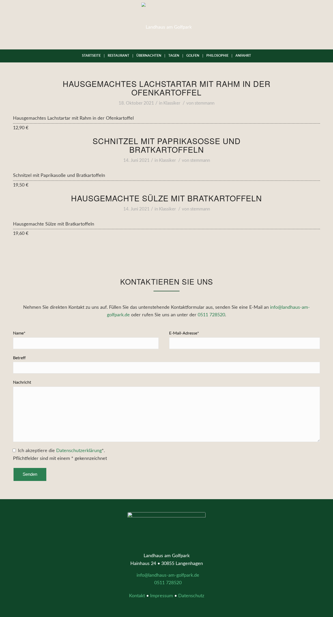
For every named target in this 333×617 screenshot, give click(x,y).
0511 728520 (211, 315)
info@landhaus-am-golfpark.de (168, 575)
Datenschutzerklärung (79, 450)
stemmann (204, 103)
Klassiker (171, 103)
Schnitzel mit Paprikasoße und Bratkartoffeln (167, 145)
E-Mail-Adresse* (184, 333)
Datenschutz (191, 596)
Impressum (161, 596)
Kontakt (137, 596)
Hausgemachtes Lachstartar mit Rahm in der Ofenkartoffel (167, 88)
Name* (19, 333)
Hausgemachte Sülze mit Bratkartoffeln (166, 198)
